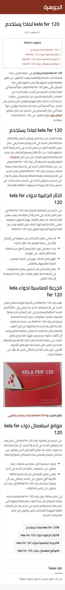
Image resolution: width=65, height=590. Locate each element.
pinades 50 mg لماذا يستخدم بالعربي (28, 415)
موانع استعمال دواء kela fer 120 (41, 63)
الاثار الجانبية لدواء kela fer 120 (43, 54)
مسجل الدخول (41, 579)
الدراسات (14, 157)
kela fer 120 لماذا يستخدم (45, 49)
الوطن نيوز (56, 115)
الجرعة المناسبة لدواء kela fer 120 (41, 59)
